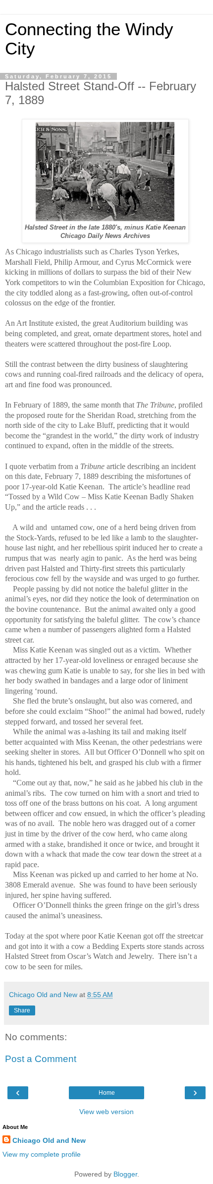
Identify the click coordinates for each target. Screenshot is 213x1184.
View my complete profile (41, 1154)
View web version (106, 1112)
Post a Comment (40, 1059)
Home (107, 1092)
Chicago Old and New (49, 1140)
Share (22, 1010)
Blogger (125, 1174)
